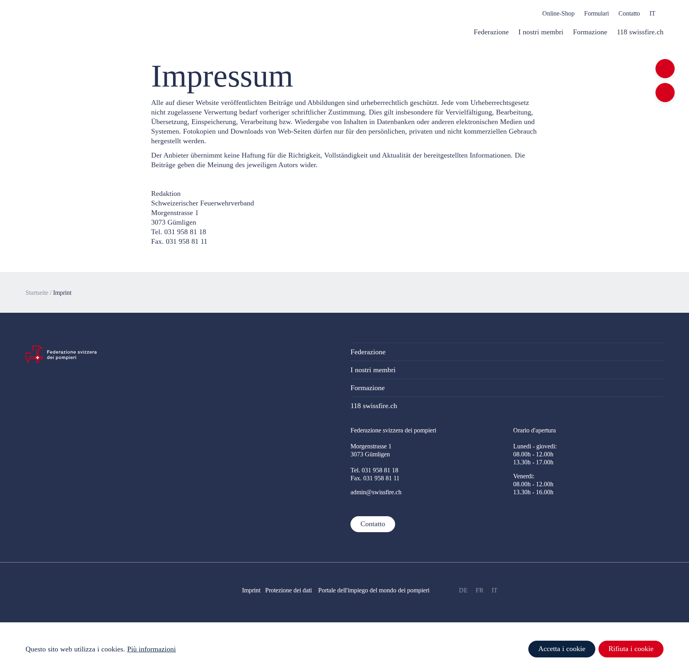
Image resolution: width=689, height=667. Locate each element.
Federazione (368, 352)
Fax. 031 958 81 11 (375, 478)
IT (495, 590)
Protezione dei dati (291, 590)
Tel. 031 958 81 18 (374, 470)
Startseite (37, 292)
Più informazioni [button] (151, 649)
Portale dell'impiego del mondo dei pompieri (373, 590)
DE (463, 590)
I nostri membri (373, 370)
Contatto (372, 524)
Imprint (62, 292)
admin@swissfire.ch (376, 492)
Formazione (367, 388)
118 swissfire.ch (373, 406)
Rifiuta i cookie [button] (631, 649)
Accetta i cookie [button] (561, 649)
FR (480, 590)
